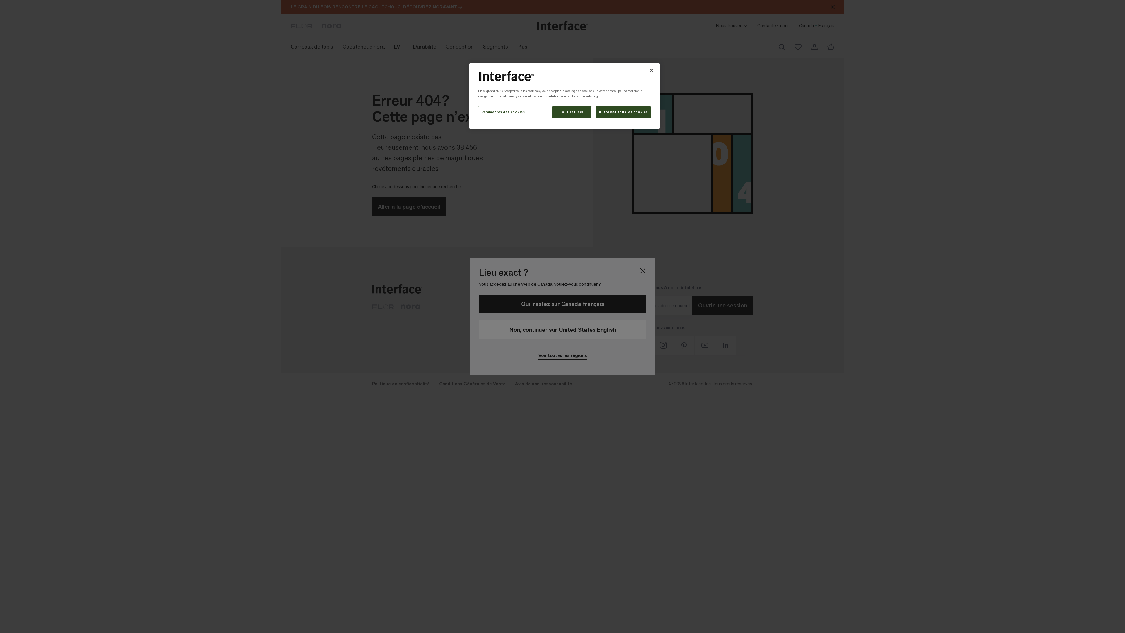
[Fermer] (651, 70)
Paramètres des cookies (503, 112)
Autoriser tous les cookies (623, 112)
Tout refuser (572, 112)
